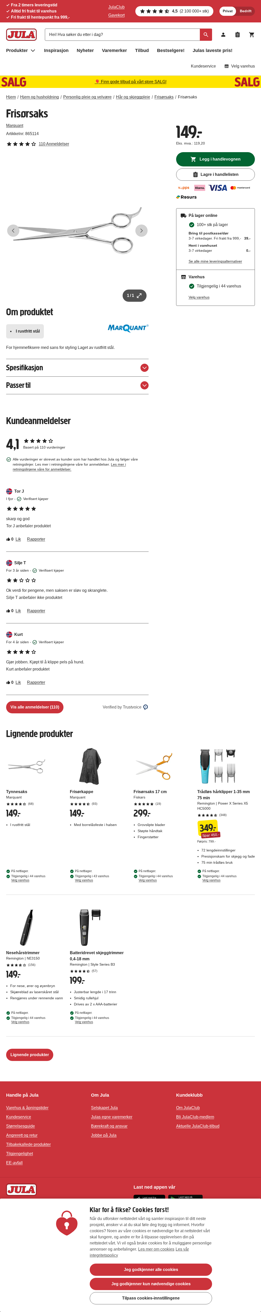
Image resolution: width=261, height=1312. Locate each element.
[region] (130, 1255)
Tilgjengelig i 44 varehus (28, 878)
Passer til (18, 385)
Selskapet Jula (104, 1108)
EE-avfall (14, 1163)
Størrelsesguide (20, 1126)
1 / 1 (130, 295)
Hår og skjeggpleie (133, 97)
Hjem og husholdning (39, 97)
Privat (228, 11)
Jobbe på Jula (103, 1135)
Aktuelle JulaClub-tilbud (197, 1126)
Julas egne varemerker (111, 1117)
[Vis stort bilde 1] (77, 230)
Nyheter (85, 50)
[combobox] (128, 35)
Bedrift (246, 11)
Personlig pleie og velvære (87, 97)
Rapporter (36, 539)
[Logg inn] (223, 35)
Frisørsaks (164, 97)
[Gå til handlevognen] (252, 35)
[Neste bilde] (141, 231)
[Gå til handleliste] (237, 35)
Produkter (17, 50)
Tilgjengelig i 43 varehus (92, 878)
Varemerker (114, 50)
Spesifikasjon (24, 367)
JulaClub (116, 7)
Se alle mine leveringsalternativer (215, 261)
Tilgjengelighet (19, 1153)
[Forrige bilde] (13, 231)
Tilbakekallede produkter (28, 1144)
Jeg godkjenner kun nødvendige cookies (151, 1284)
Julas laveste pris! (212, 50)
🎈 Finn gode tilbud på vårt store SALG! (130, 82)
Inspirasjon (56, 50)
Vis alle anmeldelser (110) (34, 707)
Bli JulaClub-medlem (195, 1117)
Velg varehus (243, 66)
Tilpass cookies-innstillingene (151, 1298)
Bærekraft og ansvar (109, 1126)
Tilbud (142, 50)
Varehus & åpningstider (27, 1108)
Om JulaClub (188, 1108)
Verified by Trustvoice (122, 707)
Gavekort (116, 15)
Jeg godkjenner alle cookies (151, 1269)
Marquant (14, 125)
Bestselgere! (171, 50)
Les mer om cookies (156, 1249)
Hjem (11, 97)
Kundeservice (203, 66)
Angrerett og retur (21, 1135)
